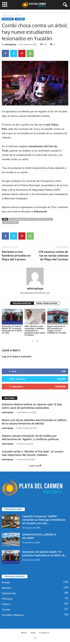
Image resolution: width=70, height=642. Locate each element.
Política (6, 604)
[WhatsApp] (30, 53)
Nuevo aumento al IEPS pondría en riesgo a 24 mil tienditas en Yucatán (56, 329)
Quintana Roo (9, 593)
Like (64, 371)
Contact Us (44, 632)
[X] (13, 53)
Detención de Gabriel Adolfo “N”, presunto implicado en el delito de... (44, 553)
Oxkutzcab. (46, 219)
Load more (34, 465)
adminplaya (10, 44)
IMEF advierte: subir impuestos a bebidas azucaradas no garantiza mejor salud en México (35, 330)
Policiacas (14, 12)
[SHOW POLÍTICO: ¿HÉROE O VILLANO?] (11, 539)
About (24, 632)
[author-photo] (35, 276)
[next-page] (37, 341)
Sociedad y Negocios (13, 615)
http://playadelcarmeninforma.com (35, 293)
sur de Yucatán (10, 222)
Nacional (6, 588)
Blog (33, 632)
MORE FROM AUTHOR (46, 303)
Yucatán (20, 19)
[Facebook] (5, 53)
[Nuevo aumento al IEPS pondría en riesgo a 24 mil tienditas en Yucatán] (57, 316)
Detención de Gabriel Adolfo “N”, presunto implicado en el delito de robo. (12, 329)
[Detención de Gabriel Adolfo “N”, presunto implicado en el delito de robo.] (12, 316)
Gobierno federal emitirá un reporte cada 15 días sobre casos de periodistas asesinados (32, 406)
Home (4, 12)
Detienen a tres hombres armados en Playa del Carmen (16, 255)
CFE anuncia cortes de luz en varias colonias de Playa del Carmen (53, 255)
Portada (6, 582)
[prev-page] (33, 341)
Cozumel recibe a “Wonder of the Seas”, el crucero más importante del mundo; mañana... (32, 453)
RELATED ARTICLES (22, 303)
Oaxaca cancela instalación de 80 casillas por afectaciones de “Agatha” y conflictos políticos (30, 437)
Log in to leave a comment (16, 356)
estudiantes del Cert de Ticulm (24, 219)
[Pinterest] (21, 53)
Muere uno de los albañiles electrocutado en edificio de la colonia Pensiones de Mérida (34, 421)
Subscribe (60, 386)
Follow (61, 379)
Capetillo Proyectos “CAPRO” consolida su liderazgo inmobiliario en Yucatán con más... (43, 520)
